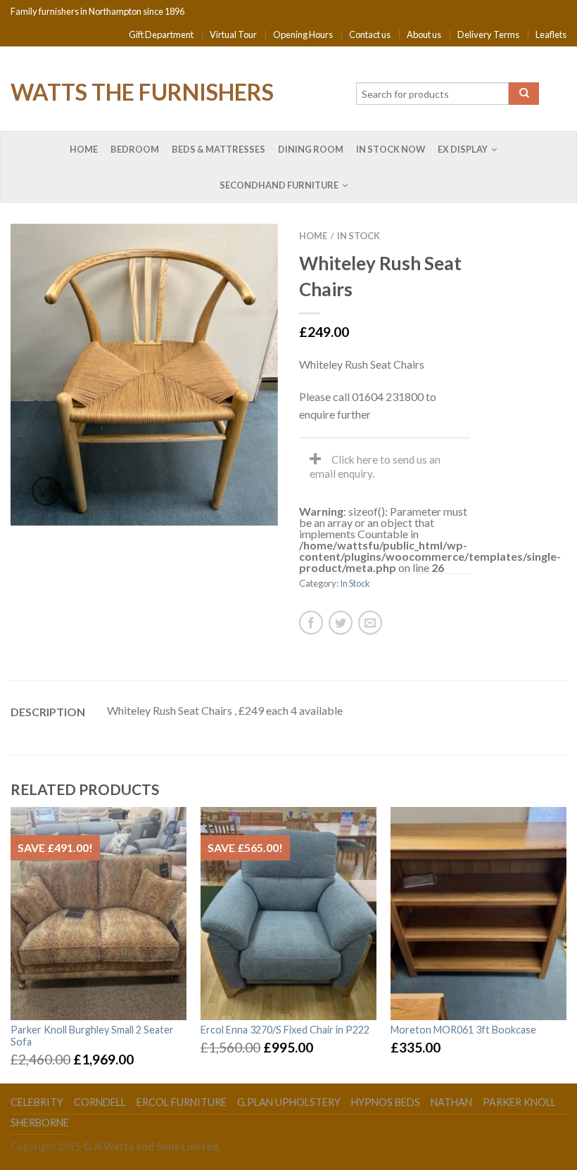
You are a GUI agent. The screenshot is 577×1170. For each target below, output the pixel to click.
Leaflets (550, 34)
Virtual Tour (233, 34)
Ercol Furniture (182, 1102)
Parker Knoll (519, 1102)
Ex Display (463, 149)
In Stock (358, 235)
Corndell (100, 1102)
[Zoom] (46, 491)
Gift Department (161, 34)
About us (424, 34)
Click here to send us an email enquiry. (375, 466)
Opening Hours (303, 34)
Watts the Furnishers (142, 90)
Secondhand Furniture (279, 185)
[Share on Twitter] (341, 623)
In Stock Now (390, 149)
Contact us (370, 34)
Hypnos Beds (385, 1102)
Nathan (451, 1102)
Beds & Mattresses (218, 149)
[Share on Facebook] (311, 623)
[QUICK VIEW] (98, 913)
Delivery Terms (488, 34)
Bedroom (134, 149)
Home (84, 149)
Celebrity (37, 1102)
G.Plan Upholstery (289, 1102)
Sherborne (40, 1122)
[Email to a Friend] (370, 623)
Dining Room (310, 149)
